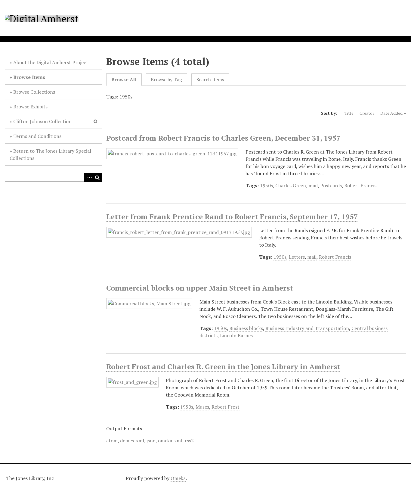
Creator (367, 113)
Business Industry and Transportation (307, 328)
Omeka (178, 478)
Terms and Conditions (37, 136)
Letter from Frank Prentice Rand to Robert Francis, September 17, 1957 (232, 216)
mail (313, 185)
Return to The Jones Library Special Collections (50, 154)
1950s (266, 185)
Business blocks (246, 328)
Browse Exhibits (30, 106)
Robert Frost (225, 406)
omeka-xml (170, 440)
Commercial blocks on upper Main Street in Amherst (199, 288)
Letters (297, 257)
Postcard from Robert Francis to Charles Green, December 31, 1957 (223, 138)
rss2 (189, 440)
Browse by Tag (166, 79)
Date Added (391, 113)
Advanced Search (88, 177)
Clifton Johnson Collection (42, 121)
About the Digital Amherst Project (50, 62)
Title (349, 113)
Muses (202, 406)
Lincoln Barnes (236, 335)
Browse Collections (34, 92)
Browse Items (29, 77)
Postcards (331, 185)
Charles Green (290, 185)
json (151, 440)
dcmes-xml (132, 440)
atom (112, 440)
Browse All (124, 79)
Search (97, 177)
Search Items (210, 79)
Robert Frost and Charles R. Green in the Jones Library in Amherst (223, 366)
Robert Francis (360, 185)
